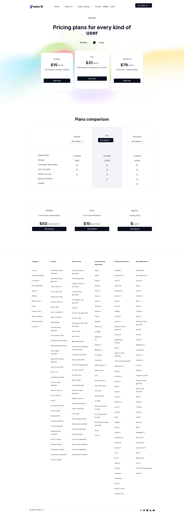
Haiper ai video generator (120, 354)
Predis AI (139, 311)
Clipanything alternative (58, 346)
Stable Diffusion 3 (100, 365)
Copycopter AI (140, 448)
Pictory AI (118, 296)
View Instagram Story (79, 419)
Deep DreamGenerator (140, 390)
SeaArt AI (98, 345)
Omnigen (98, 331)
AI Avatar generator (57, 421)
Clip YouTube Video (57, 335)
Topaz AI (139, 402)
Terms (34, 306)
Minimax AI (118, 402)
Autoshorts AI (119, 275)
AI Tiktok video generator (77, 293)
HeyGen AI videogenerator (141, 323)
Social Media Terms (57, 405)
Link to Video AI (56, 395)
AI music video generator (55, 383)
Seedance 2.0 (119, 494)
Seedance (118, 473)
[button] (69, 6)
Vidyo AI (117, 306)
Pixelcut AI (98, 306)
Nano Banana (99, 396)
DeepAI (138, 417)
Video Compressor (57, 312)
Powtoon (117, 397)
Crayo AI (139, 340)
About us (35, 291)
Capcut (138, 291)
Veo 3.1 (97, 435)
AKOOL (138, 397)
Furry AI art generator (79, 439)
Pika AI (117, 386)
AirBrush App (99, 370)
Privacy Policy (36, 311)
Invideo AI (139, 296)
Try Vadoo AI (143, 5)
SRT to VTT (54, 372)
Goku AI (97, 291)
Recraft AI (118, 442)
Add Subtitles (55, 322)
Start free (57, 81)
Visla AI (138, 316)
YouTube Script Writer (79, 354)
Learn (112, 7)
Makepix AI (98, 350)
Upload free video (57, 297)
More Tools (75, 336)
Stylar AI (97, 301)
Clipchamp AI (119, 366)
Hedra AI (139, 422)
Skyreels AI (98, 326)
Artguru (97, 296)
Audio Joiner (55, 307)
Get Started (49, 229)
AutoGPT (75, 308)
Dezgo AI (98, 286)
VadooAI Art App (56, 444)
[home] (36, 6)
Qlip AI (117, 348)
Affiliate (105, 7)
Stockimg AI (118, 478)
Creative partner (37, 321)
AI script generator (78, 385)
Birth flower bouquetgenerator (101, 423)
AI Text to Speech (78, 370)
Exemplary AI (140, 270)
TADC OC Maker (56, 459)
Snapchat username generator (57, 360)
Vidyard (97, 280)
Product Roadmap (38, 275)
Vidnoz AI (118, 334)
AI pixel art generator (79, 429)
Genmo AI (139, 355)
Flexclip (138, 334)
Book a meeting (37, 316)
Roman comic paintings (80, 444)
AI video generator (78, 278)
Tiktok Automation (78, 408)
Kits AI (138, 453)
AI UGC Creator (56, 439)
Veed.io (117, 301)
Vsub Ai (117, 280)
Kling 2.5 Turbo (120, 488)
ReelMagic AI (140, 432)
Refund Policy (36, 301)
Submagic (118, 270)
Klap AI (138, 286)
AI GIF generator (77, 434)
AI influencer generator (80, 424)
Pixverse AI (118, 376)
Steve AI (138, 306)
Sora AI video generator (80, 313)
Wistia (97, 275)
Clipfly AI (117, 432)
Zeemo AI (139, 280)
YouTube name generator (56, 329)
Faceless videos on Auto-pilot (78, 285)
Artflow (97, 316)
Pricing (98, 7)
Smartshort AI (119, 437)
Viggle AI (117, 422)
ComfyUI (139, 407)
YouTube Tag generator (80, 365)
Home (56, 7)
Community (35, 280)
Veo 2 (116, 453)
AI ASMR (97, 401)
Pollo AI (117, 427)
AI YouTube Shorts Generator (57, 272)
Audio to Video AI (56, 390)
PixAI (116, 417)
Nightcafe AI (140, 458)
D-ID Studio (75, 414)
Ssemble (139, 412)
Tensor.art (98, 360)
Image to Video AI (78, 398)
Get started (77, 141)
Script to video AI (56, 302)
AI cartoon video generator (77, 391)
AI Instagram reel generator (77, 301)
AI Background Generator (55, 432)
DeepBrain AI (140, 345)
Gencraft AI (140, 437)
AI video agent (55, 411)
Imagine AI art (98, 338)
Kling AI (117, 391)
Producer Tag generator (144, 468)
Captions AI (118, 291)
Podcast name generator (59, 340)
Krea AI (117, 407)
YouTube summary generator (78, 272)
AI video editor (77, 318)
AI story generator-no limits (101, 407)
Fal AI (116, 458)
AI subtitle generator (57, 377)
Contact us (35, 326)
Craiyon (117, 412)
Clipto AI (117, 463)
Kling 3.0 (139, 473)
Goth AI (117, 483)
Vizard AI (118, 316)
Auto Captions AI (141, 275)
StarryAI (117, 468)
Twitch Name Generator (55, 352)
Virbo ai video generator (123, 361)
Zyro (96, 375)
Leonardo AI (140, 350)
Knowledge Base (37, 286)
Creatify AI (139, 360)
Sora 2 (97, 430)
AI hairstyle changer (57, 449)
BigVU (138, 427)
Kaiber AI (139, 370)
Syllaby (117, 371)
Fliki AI (138, 301)
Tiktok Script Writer (57, 367)
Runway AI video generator (120, 328)
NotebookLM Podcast (119, 341)
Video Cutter (76, 331)
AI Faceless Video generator (57, 280)
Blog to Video (76, 380)
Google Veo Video (142, 375)
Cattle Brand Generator (80, 454)
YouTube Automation (79, 403)
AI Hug (53, 400)
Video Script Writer (78, 360)
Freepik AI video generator (141, 382)
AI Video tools (76, 375)
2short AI (118, 321)
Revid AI (138, 329)
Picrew (138, 463)
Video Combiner (56, 317)
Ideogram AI (140, 442)
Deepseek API (55, 416)
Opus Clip (118, 286)
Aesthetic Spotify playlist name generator (80, 348)
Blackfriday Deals (78, 341)
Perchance (98, 355)
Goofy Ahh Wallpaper (79, 449)
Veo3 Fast (98, 391)
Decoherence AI (100, 380)
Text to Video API (56, 292)
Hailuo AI (117, 381)
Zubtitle (117, 311)
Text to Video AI (56, 286)
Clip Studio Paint (100, 385)
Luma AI (138, 365)
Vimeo (97, 270)
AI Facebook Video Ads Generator (80, 324)
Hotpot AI (118, 448)
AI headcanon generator (59, 454)
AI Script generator (57, 426)
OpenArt (97, 321)
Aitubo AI (98, 311)
